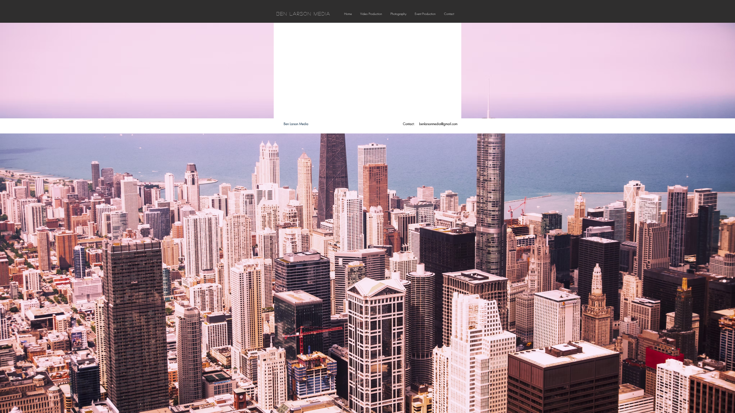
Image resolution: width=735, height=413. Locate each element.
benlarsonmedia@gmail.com (438, 124)
